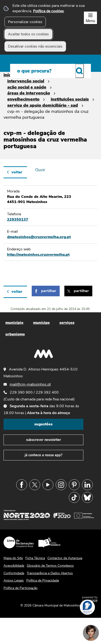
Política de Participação (21, 588)
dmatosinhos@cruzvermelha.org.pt (39, 237)
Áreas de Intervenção (28, 93)
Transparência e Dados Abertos (50, 573)
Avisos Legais (14, 580)
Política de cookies (48, 11)
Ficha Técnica (35, 558)
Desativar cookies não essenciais (35, 46)
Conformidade (14, 573)
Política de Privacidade (42, 580)
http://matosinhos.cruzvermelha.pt (38, 254)
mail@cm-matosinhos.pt (30, 384)
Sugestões (43, 424)
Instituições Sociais (70, 99)
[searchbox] (50, 71)
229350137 (17, 219)
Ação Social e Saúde (26, 87)
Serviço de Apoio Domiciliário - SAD (42, 105)
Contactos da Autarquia (64, 558)
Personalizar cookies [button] (25, 21)
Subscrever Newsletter (43, 439)
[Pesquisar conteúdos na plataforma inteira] (79, 71)
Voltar (17, 172)
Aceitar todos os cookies (28, 34)
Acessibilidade (14, 565)
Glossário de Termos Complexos (50, 565)
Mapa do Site (13, 558)
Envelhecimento (23, 99)
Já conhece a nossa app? (43, 455)
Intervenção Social (25, 81)
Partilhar (48, 290)
